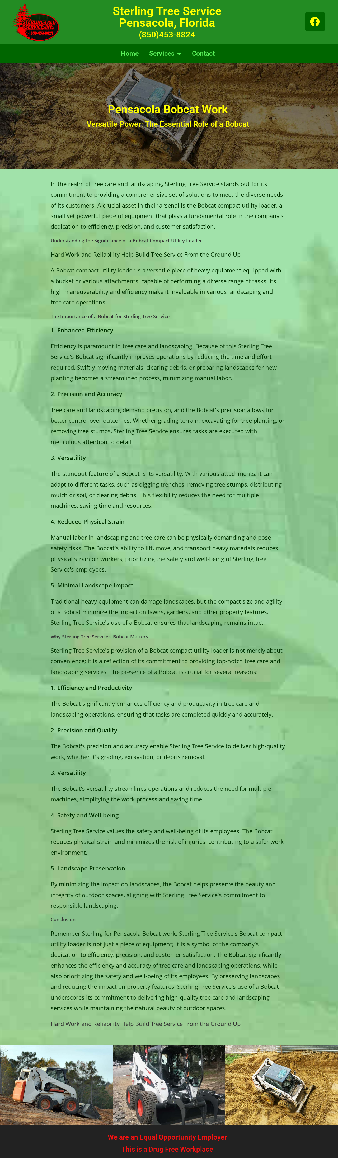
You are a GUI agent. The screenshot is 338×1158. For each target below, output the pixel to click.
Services (162, 53)
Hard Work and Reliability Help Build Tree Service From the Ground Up (146, 1024)
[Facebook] (315, 21)
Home (130, 53)
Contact (203, 53)
